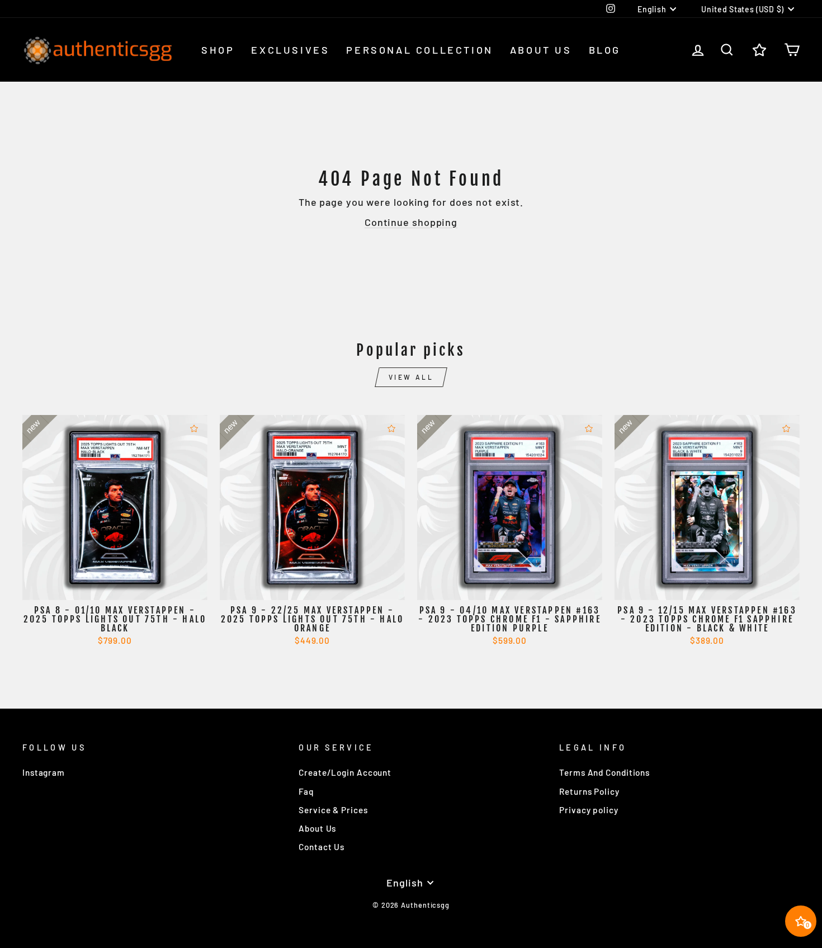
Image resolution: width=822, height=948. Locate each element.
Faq (306, 791)
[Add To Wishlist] (194, 428)
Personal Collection (419, 50)
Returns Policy (589, 791)
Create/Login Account (345, 772)
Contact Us (321, 847)
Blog (605, 50)
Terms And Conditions (604, 772)
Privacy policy (588, 810)
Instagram (43, 772)
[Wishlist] (759, 50)
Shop (217, 50)
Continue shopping (411, 222)
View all (411, 377)
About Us (541, 50)
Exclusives (290, 50)
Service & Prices (333, 810)
